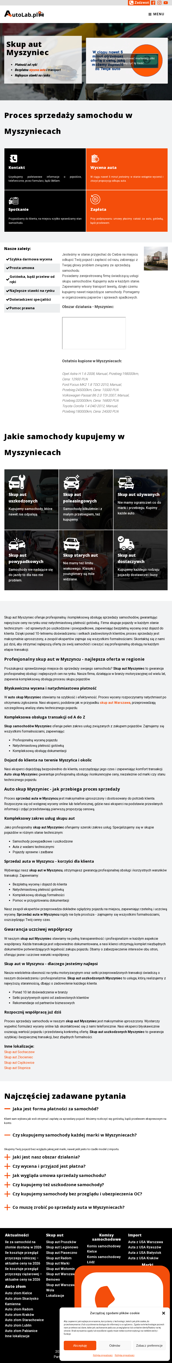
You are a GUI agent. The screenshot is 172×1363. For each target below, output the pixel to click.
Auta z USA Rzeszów (144, 1247)
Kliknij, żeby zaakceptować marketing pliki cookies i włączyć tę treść (127, 61)
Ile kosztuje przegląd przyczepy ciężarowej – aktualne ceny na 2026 (23, 1274)
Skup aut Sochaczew (19, 1052)
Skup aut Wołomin (60, 1269)
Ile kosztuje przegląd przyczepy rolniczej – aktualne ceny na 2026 (22, 1258)
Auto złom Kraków (19, 1315)
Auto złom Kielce (18, 1293)
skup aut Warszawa (115, 703)
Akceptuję (80, 1345)
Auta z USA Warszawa (145, 1242)
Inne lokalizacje (17, 1336)
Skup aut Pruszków (61, 1242)
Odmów (114, 1345)
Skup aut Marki (57, 1263)
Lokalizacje (55, 1296)
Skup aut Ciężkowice (19, 1063)
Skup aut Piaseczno (61, 1253)
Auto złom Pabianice (21, 1331)
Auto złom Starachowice (24, 1320)
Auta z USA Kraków (143, 1258)
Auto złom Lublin (18, 1325)
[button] (164, 1313)
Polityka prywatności (103, 1355)
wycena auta (37, 70)
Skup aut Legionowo (62, 1247)
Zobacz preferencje (149, 1345)
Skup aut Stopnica (17, 1068)
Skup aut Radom (59, 1258)
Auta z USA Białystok (144, 1253)
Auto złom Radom (19, 1309)
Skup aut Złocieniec (18, 1057)
